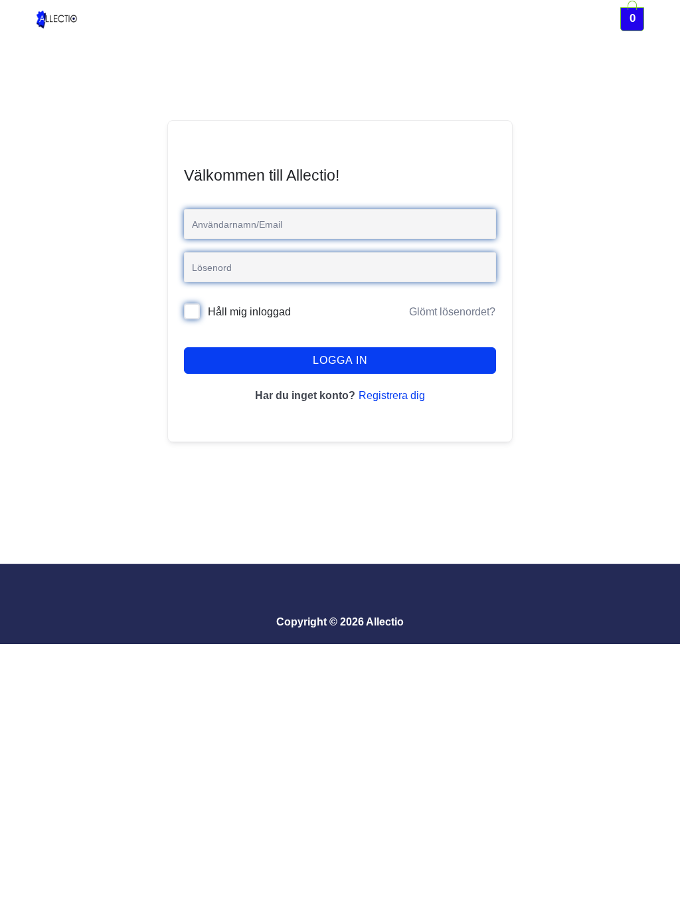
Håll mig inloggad (249, 311)
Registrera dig (392, 395)
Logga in (340, 360)
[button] (351, 19)
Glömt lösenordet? (452, 311)
